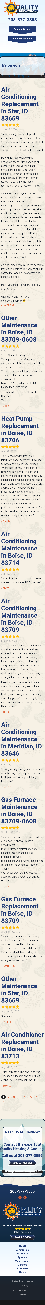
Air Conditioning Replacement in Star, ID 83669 (20, 104)
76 (24, 1097)
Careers (22, 1265)
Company (22, 1268)
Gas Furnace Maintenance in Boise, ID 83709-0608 (19, 810)
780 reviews (26, 1232)
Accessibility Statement (22, 1290)
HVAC (22, 1246)
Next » (3, 1101)
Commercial (23, 1250)
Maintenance (22, 1261)
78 (36, 1097)
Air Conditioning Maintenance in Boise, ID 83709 (19, 615)
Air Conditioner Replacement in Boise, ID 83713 (22, 1045)
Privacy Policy (22, 1286)
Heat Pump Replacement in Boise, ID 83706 (20, 429)
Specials (23, 1257)
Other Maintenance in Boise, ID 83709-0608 (19, 328)
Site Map (22, 1295)
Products (22, 1253)
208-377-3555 (22, 19)
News (22, 1272)
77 (30, 1097)
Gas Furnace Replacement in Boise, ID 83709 (20, 910)
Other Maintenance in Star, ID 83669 (19, 989)
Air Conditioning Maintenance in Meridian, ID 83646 (21, 739)
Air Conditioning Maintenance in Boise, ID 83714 (19, 548)
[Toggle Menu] (22, 49)
